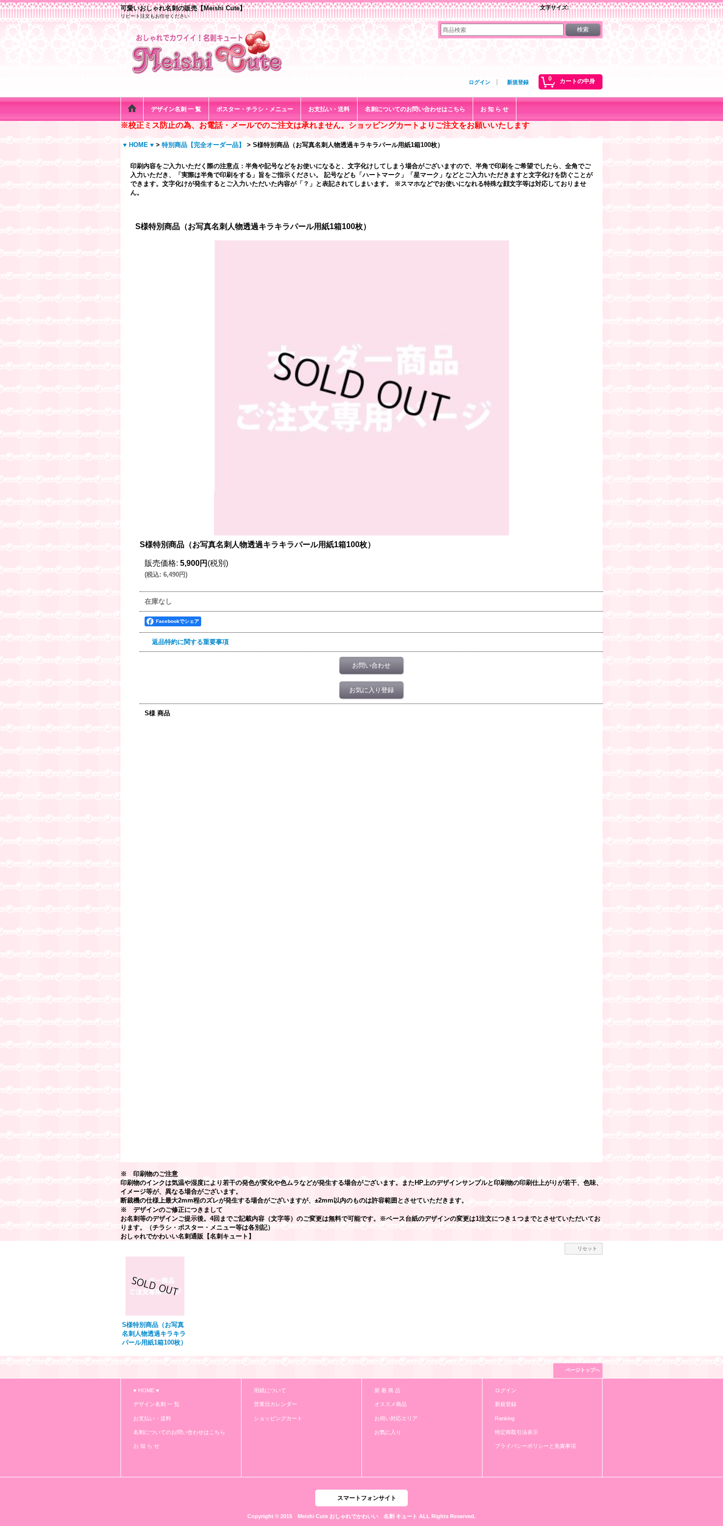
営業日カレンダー (275, 1404)
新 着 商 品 (387, 1390)
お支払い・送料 (152, 1418)
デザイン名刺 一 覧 (156, 1404)
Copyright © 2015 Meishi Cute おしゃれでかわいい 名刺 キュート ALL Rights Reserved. (361, 1516)
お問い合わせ (371, 665)
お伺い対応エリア (396, 1418)
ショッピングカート (278, 1418)
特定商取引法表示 (516, 1432)
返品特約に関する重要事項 (190, 642)
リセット (587, 1248)
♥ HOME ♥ (146, 1390)
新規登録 (518, 82)
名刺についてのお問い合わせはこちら (179, 1432)
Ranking (504, 1418)
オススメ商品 (390, 1404)
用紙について (270, 1390)
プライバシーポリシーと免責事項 (535, 1446)
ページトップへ (583, 1370)
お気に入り (387, 1432)
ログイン (479, 82)
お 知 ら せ (146, 1446)
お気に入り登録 (371, 690)
